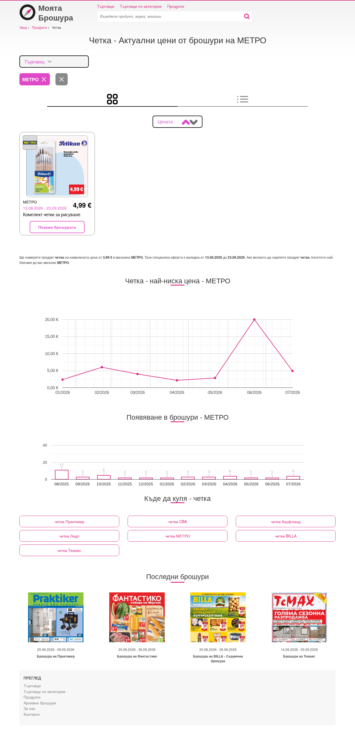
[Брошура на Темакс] (299, 617)
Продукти (175, 6)
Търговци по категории (141, 6)
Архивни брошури (40, 702)
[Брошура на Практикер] (55, 617)
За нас (30, 708)
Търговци (105, 6)
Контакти (32, 714)
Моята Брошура (55, 12)
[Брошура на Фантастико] (137, 617)
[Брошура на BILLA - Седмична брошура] (218, 617)
